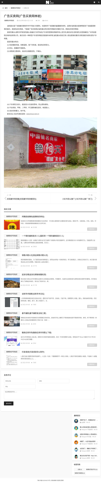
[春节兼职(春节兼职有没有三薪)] (12, 321)
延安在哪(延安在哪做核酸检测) (34, 275)
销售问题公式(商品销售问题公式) (35, 255)
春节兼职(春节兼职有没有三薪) (34, 313)
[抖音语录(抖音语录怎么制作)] (12, 360)
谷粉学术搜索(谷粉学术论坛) (33, 294)
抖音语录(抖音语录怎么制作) (33, 352)
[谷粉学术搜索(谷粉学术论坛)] (12, 302)
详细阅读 (91, 229)
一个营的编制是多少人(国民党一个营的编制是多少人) (43, 236)
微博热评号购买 (16, 8)
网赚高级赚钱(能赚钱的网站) (33, 217)
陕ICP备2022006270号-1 (44, 480)
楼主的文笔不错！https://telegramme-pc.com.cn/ (89, 455)
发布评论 (8, 403)
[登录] (94, 2)
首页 (6, 8)
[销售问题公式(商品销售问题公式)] (12, 263)
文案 (80, 469)
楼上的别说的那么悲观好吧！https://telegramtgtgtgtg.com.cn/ (89, 427)
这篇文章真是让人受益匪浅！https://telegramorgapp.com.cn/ (89, 434)
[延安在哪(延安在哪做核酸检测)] (12, 283)
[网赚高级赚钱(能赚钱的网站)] (12, 225)
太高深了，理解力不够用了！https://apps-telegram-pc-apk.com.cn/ (89, 448)
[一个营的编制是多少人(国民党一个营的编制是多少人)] (12, 244)
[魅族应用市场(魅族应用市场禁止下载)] (12, 341)
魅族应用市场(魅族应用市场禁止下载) (36, 333)
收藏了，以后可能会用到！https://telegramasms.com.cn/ (89, 441)
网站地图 (53, 480)
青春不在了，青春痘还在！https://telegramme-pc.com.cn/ (89, 420)
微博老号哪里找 (80, 473)
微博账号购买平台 (91, 469)
